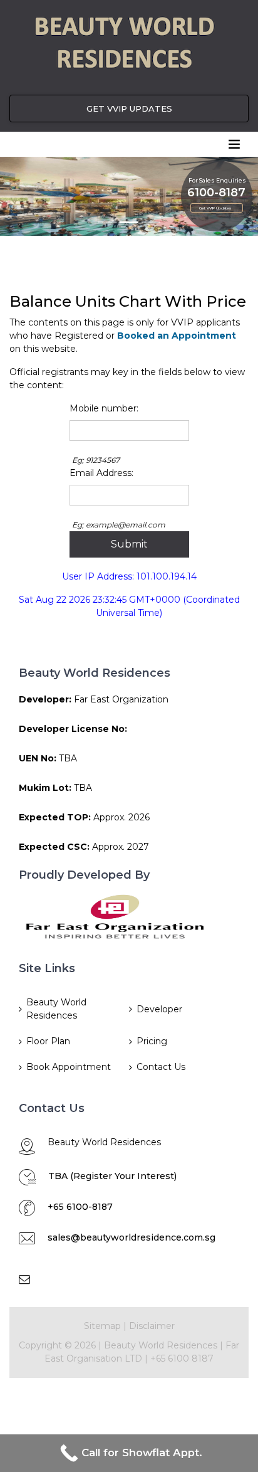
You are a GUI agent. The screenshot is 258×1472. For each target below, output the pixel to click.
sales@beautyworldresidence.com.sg (131, 1237)
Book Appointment (68, 1066)
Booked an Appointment (176, 335)
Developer (159, 1009)
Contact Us (161, 1066)
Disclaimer (152, 1326)
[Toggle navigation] (234, 144)
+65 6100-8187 (80, 1206)
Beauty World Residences (56, 1009)
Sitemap (102, 1326)
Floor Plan (48, 1041)
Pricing (152, 1041)
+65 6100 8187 (182, 1358)
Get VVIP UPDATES (129, 108)
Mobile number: (104, 408)
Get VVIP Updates (215, 208)
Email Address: (101, 473)
